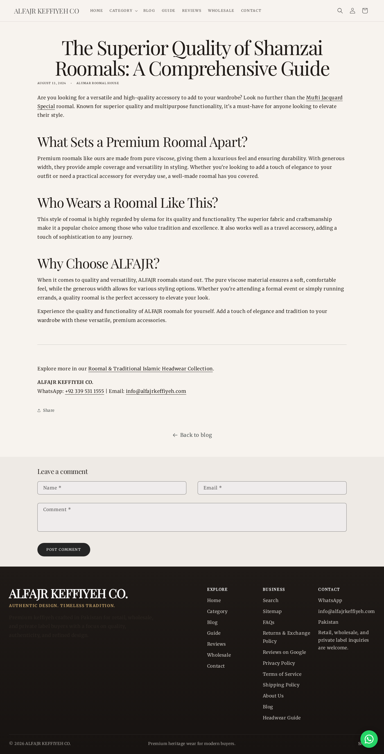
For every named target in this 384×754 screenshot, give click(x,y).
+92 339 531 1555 (84, 391)
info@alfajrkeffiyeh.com (156, 391)
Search (271, 600)
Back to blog (196, 435)
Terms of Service (282, 674)
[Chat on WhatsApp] (369, 739)
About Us (273, 696)
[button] (123, 10)
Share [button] (49, 410)
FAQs (269, 622)
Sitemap (272, 611)
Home (214, 600)
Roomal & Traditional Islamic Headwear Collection (150, 369)
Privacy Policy (279, 663)
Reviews (216, 644)
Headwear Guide (282, 718)
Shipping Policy (281, 685)
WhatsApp (330, 600)
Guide (214, 633)
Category (217, 611)
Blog (212, 622)
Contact (216, 666)
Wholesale (219, 655)
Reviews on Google (284, 652)
